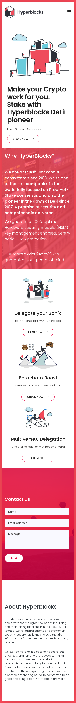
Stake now (20, 139)
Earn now (35, 332)
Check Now (35, 397)
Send (13, 558)
